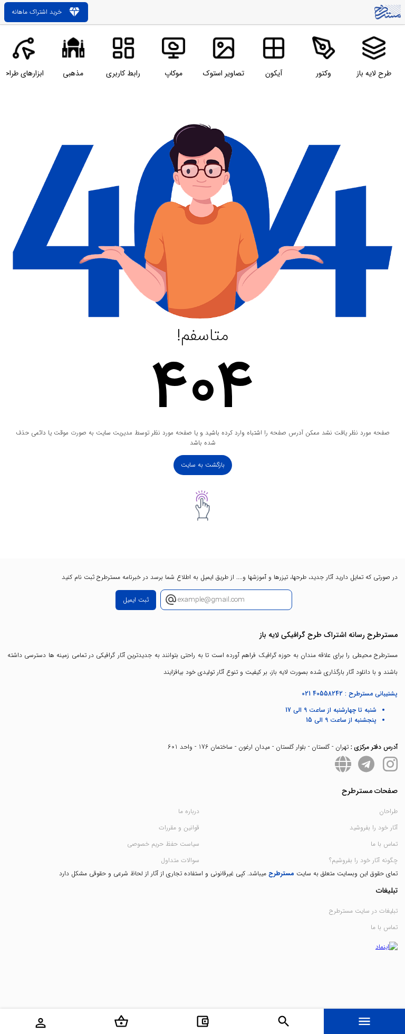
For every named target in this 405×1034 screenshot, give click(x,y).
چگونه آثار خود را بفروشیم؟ (363, 860)
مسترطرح (281, 873)
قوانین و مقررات (179, 828)
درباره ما (188, 811)
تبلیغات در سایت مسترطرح (363, 911)
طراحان (388, 811)
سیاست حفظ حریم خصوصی (163, 844)
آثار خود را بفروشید (374, 828)
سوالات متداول (180, 860)
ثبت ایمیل (136, 600)
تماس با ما (384, 844)
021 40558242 (322, 694)
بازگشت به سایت (203, 465)
